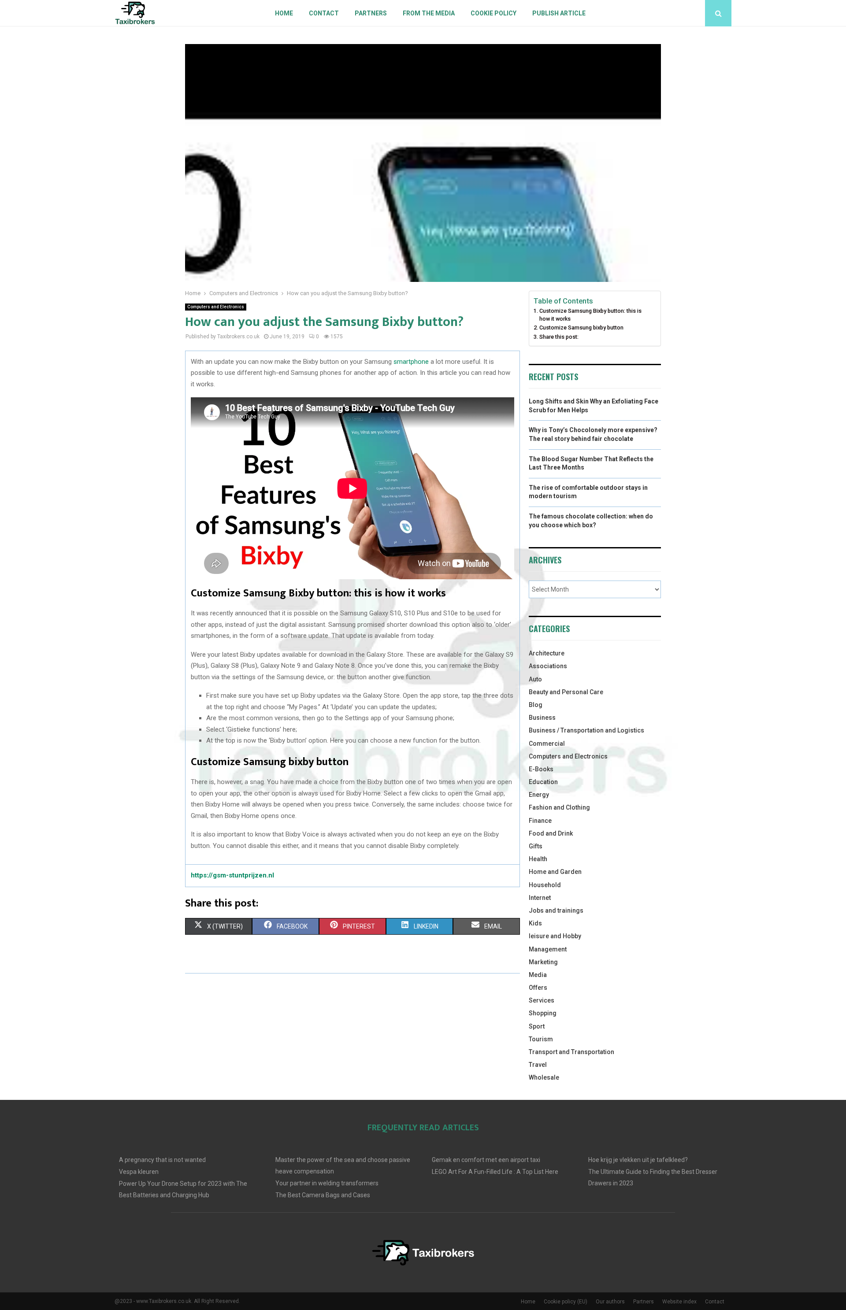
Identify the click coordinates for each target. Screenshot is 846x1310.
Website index (679, 1302)
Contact (324, 13)
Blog (535, 704)
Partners (371, 13)
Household (545, 884)
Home (284, 13)
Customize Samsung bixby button (581, 327)
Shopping (543, 1013)
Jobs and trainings (556, 910)
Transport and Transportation (571, 1051)
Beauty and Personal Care (566, 692)
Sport (537, 1026)
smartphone (411, 362)
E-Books (541, 769)
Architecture (546, 653)
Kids (535, 923)
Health (538, 858)
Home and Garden (555, 871)
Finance (540, 820)
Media (538, 974)
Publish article (559, 13)
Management (548, 949)
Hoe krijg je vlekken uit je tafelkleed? (638, 1159)
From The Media (429, 13)
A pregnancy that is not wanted (162, 1159)
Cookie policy (493, 13)
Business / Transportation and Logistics (586, 730)
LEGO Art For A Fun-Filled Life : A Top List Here (495, 1171)
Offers (538, 987)
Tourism (541, 1039)
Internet (540, 897)
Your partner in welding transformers (326, 1183)
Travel (538, 1064)
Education (543, 781)
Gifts (535, 846)
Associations (548, 666)
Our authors (610, 1302)
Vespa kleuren (139, 1171)
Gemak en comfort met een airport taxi (486, 1159)
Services (541, 1000)
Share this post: (559, 336)
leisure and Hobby (555, 936)
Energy (539, 794)
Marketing (543, 962)
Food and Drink (551, 833)
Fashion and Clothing (559, 807)
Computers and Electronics (215, 306)
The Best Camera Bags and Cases (322, 1195)
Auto (535, 679)
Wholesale (544, 1077)
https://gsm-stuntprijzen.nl (232, 875)
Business (542, 717)
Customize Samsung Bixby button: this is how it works (590, 314)
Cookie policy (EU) (565, 1302)
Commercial (547, 743)
